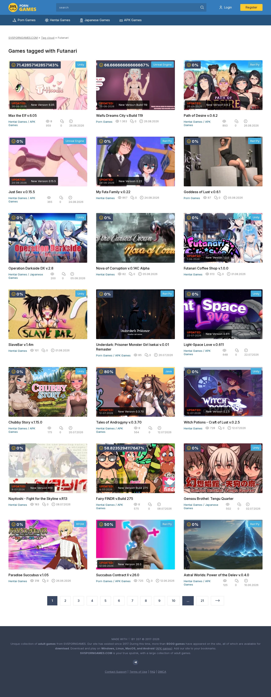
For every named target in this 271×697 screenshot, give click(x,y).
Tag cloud (47, 37)
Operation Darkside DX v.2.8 (30, 268)
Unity (80, 64)
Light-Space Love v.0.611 (204, 344)
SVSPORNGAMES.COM (23, 37)
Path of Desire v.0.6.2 (201, 115)
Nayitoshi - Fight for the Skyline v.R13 (37, 498)
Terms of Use (138, 671)
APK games (163, 648)
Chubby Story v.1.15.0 (25, 422)
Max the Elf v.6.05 (22, 115)
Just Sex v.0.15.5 (21, 192)
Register (251, 7)
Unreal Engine (162, 64)
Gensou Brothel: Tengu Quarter (209, 498)
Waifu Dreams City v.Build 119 (119, 115)
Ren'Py (254, 64)
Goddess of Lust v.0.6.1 (202, 192)
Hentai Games (60, 20)
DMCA (162, 671)
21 (202, 601)
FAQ (152, 671)
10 (173, 601)
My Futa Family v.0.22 (113, 192)
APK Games (133, 20)
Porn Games (27, 20)
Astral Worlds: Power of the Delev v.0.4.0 (216, 575)
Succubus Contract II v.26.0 (117, 575)
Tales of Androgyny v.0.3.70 (119, 422)
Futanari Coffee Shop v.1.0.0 (206, 268)
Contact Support (116, 671)
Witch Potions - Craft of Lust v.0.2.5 (212, 422)
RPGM (80, 524)
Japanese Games (97, 20)
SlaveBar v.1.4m (20, 344)
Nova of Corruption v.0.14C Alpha (122, 268)
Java (168, 371)
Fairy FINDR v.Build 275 (114, 498)
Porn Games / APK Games (113, 355)
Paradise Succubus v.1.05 (28, 575)
